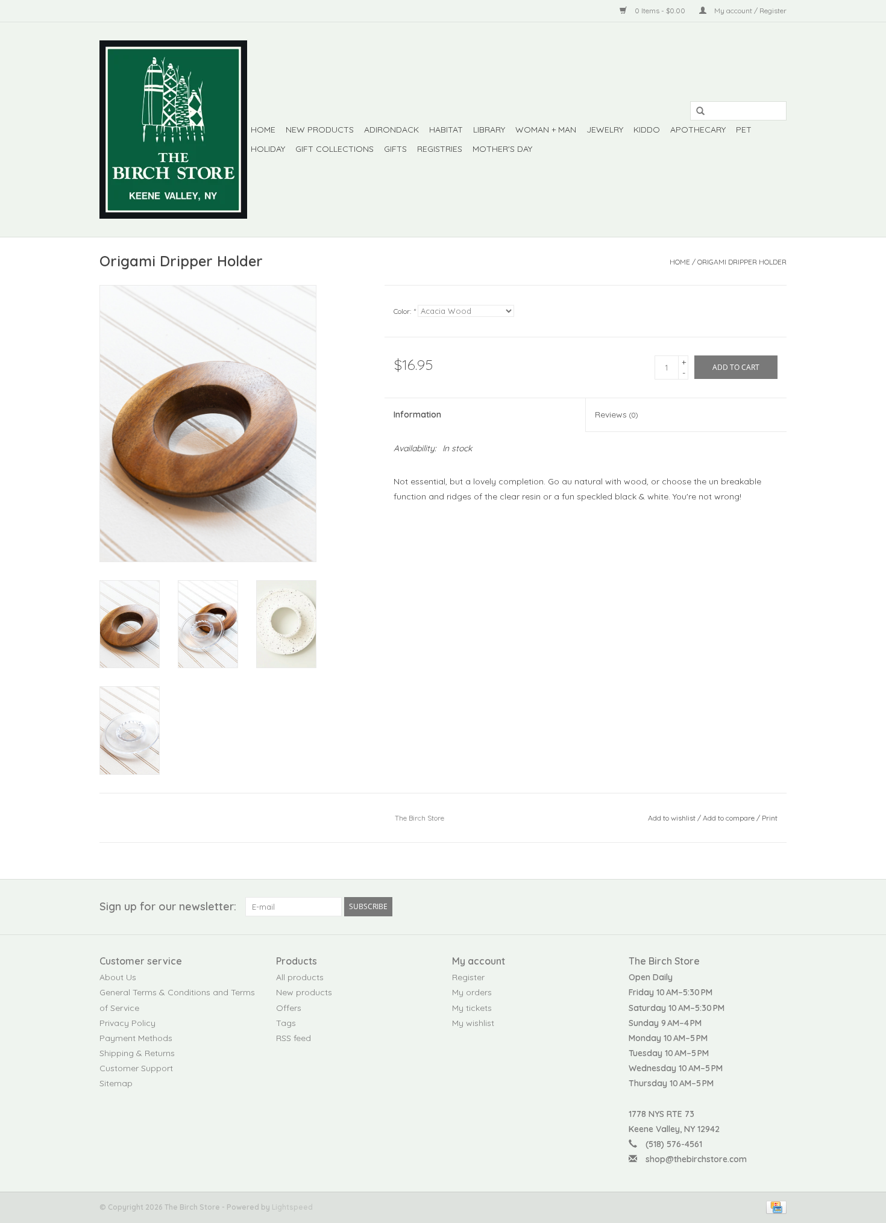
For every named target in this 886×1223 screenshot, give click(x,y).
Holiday (268, 148)
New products (304, 992)
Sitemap (116, 1083)
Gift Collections (334, 148)
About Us (117, 977)
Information (417, 414)
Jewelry (604, 129)
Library (489, 129)
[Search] (696, 111)
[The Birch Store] (173, 129)
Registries (439, 148)
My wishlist (473, 1023)
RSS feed (293, 1038)
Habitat (446, 129)
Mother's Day (502, 148)
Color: (404, 311)
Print (770, 817)
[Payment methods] (774, 1206)
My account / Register (749, 10)
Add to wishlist (672, 817)
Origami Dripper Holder (742, 261)
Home (263, 129)
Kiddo (646, 129)
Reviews (616, 414)
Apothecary (698, 129)
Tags (286, 1023)
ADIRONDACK (391, 129)
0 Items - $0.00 (660, 10)
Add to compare (729, 817)
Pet (744, 129)
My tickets (472, 1007)
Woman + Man (545, 129)
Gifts (395, 148)
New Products (320, 129)
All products (300, 977)
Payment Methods (135, 1038)
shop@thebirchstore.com (696, 1159)
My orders (472, 992)
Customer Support (136, 1068)
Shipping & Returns (137, 1053)
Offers (288, 1007)
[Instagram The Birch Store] (777, 906)
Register (468, 977)
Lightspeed (292, 1207)
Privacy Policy (127, 1023)
